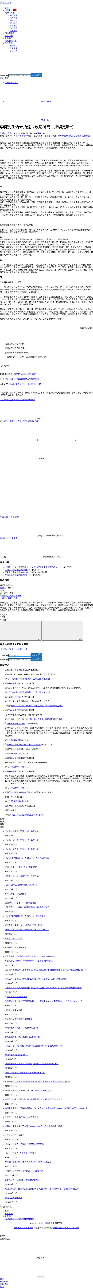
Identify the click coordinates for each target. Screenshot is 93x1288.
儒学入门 (9, 10)
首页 (7, 8)
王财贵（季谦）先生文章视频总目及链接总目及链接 (67, 136)
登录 (2, 78)
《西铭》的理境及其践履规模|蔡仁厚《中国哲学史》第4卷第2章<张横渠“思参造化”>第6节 (43, 988)
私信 (80, 639)
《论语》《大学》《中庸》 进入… (15, 649)
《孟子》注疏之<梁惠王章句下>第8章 (27, 815)
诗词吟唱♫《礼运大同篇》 (16, 1055)
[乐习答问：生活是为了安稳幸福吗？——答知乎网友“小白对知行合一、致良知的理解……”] (16, 997)
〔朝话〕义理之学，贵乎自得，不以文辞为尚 (24, 1171)
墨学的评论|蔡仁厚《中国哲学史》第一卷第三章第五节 (28, 1162)
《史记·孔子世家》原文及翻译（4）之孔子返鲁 (25, 916)
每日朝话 (13, 15)
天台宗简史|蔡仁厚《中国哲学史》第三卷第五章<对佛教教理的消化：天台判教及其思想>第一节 (46, 970)
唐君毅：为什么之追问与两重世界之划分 (22, 1180)
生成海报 (40, 458)
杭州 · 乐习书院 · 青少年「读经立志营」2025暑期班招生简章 (37, 706)
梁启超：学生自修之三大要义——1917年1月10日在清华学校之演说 (33, 1126)
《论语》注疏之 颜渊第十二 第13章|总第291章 (30, 679)
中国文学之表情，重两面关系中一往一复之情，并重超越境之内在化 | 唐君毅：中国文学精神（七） (47, 1108)
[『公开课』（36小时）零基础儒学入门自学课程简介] (20, 903)
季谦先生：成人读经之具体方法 (18, 1019)
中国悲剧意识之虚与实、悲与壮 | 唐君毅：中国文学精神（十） (31, 1064)
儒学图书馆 (10, 33)
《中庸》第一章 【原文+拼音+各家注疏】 (22, 876)
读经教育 (31, 400)
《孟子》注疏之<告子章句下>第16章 (20, 1153)
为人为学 (13, 18)
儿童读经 (9, 36)
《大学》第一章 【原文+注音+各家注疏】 (22, 840)
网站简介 (13, 46)
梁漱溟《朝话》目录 (20, 740)
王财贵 (24, 400)
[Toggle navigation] (1, 1)
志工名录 (13, 48)
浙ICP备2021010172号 (23, 1228)
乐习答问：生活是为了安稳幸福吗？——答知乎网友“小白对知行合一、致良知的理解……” (43, 1001)
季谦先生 (23, 136)
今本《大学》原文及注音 (15, 894)
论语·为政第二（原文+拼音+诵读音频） (22, 885)
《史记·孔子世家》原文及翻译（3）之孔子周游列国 (27, 858)
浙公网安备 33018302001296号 (66, 1228)
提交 (2, 590)
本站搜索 (9, 1214)
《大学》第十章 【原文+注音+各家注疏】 (22, 831)
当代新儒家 (16, 400)
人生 (2, 400)
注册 (6, 78)
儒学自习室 (49, 1223)
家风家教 (13, 23)
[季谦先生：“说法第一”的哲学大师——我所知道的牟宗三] (30, 956)
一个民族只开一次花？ (14, 1135)
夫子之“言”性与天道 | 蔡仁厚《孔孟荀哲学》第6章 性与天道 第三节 (33, 1099)
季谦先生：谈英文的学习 (15, 947)
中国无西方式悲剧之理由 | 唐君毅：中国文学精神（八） (29, 1090)
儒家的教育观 (10, 41)
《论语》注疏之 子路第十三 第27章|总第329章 (24, 1144)
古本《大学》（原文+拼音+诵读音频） (21, 867)
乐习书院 (9, 38)
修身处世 (13, 20)
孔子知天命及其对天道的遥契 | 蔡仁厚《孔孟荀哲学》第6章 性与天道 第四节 (37, 1082)
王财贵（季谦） (7, 133)
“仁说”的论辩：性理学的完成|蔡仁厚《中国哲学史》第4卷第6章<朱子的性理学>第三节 (42, 1189)
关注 (38, 639)
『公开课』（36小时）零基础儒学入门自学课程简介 (27, 907)
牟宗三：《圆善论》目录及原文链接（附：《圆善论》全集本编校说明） (36, 979)
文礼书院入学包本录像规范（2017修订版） (23, 1037)
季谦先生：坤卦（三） (21, 767)
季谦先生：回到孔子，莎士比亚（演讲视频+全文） (27, 930)
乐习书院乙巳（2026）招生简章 (22, 374)
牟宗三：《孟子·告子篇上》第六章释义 (21, 1117)
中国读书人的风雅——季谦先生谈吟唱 (21, 1028)
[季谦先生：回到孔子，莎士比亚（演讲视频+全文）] (25, 925)
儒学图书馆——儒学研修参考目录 (19, 1219)
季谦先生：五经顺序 (13, 1198)
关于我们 (9, 43)
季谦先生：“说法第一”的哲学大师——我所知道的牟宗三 (29, 961)
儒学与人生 (10, 13)
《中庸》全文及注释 (13, 1010)
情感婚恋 (13, 26)
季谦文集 (41, 133)
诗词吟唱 (13, 31)
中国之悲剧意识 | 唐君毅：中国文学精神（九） (25, 1073)
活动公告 (13, 51)
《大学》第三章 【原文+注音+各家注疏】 (22, 849)
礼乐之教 (13, 28)
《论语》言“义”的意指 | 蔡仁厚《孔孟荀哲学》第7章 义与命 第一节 (33, 1046)
